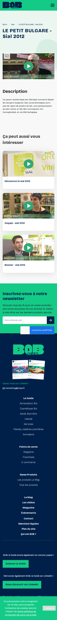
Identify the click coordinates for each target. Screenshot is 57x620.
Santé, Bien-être (28, 413)
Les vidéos (28, 502)
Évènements (28, 512)
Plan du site (28, 528)
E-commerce (29, 462)
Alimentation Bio (28, 403)
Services (28, 424)
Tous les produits (28, 485)
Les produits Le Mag (28, 479)
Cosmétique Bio (28, 408)
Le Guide (28, 398)
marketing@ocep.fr (15, 388)
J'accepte (49, 608)
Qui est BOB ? (28, 534)
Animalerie (28, 434)
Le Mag (28, 497)
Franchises (28, 457)
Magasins (28, 452)
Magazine (28, 507)
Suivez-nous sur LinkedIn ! (16, 383)
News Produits (28, 474)
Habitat (28, 418)
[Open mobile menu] (52, 5)
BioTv (5, 24)
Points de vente (28, 446)
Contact (28, 518)
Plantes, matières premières (28, 429)
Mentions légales (28, 523)
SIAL (13, 24)
